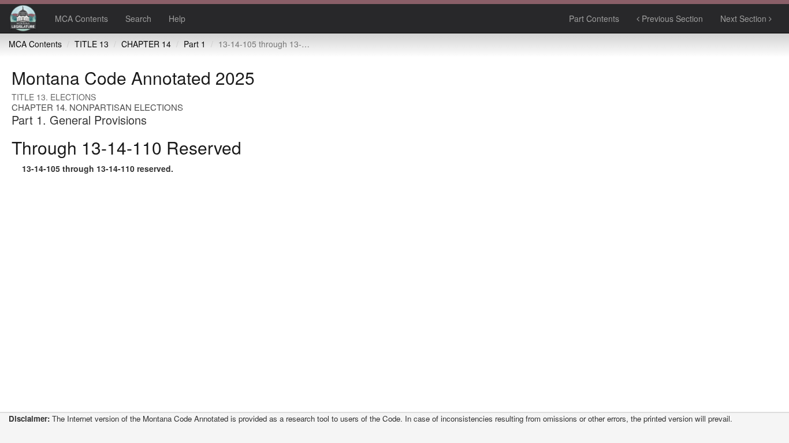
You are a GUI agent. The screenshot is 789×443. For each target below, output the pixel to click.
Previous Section (671, 18)
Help (177, 18)
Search (138, 18)
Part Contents (594, 18)
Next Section (744, 18)
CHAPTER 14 (146, 44)
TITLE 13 (92, 44)
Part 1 (195, 44)
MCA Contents (81, 18)
